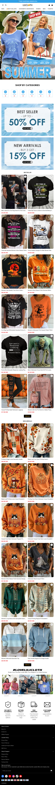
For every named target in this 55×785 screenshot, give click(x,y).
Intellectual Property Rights (7, 745)
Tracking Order (4, 762)
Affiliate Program (5, 734)
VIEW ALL (27, 416)
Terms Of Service (5, 742)
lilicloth (5, 783)
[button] (2, 5)
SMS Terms (4, 748)
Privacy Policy (4, 740)
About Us (3, 729)
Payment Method (5, 759)
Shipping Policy (4, 754)
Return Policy (4, 756)
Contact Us (3, 731)
